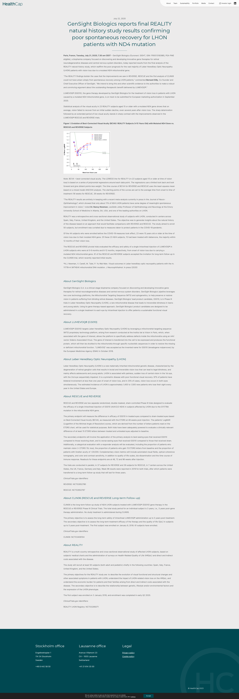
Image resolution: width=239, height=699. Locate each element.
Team (175, 3)
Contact (211, 3)
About (168, 3)
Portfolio (195, 3)
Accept (148, 696)
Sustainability (185, 3)
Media (203, 3)
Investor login (226, 3)
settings (133, 697)
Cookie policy (128, 656)
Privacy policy (128, 653)
